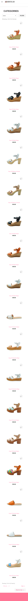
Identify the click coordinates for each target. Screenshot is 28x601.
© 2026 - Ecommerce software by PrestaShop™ (12, 599)
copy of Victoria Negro (14, 326)
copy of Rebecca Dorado (14, 171)
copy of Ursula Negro (14, 420)
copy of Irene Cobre (14, 575)
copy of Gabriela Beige (14, 358)
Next (23, 586)
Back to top (20, 590)
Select (9, 16)
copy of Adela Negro (14, 47)
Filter (22, 15)
